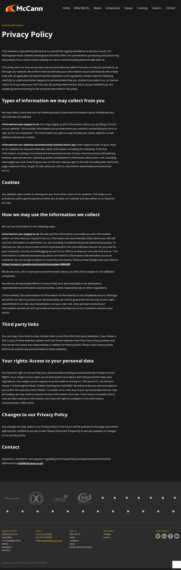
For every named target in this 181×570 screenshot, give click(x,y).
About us (73, 531)
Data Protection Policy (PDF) (36, 563)
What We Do (81, 8)
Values (128, 8)
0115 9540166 (45, 534)
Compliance (113, 8)
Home (66, 8)
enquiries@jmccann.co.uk (51, 540)
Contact (170, 8)
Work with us (108, 531)
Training (142, 8)
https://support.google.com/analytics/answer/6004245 (36, 264)
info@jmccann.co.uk (30, 463)
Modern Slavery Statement (81, 547)
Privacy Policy (20, 563)
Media (97, 8)
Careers (156, 8)
